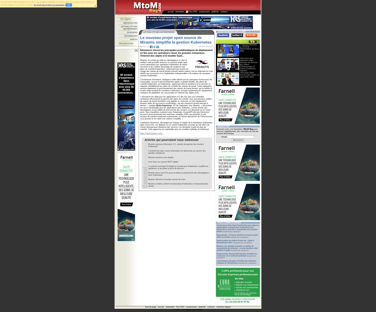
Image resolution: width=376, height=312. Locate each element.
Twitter (237, 35)
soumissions (204, 12)
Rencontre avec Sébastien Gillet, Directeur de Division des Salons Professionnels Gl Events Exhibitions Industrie (248, 64)
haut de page (150, 307)
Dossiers (132, 32)
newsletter (179, 12)
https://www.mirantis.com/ (151, 133)
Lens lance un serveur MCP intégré (163, 162)
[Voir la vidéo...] (228, 56)
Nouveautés (130, 23)
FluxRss (251, 35)
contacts (224, 12)
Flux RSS (192, 12)
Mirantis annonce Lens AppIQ (160, 157)
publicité (215, 12)
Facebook (223, 35)
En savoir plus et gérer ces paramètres (49, 5)
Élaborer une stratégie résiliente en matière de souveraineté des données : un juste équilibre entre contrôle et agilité (237, 248)
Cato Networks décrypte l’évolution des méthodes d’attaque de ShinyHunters (236, 262)
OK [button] (69, 5)
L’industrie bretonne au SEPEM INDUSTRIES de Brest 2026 (249, 48)
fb (151, 46)
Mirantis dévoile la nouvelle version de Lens (166, 179)
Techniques (130, 36)
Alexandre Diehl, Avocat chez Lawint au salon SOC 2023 (249, 75)
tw (154, 46)
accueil (171, 12)
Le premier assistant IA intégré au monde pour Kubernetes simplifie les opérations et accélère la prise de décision (178, 167)
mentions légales (223, 307)
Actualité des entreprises (129, 27)
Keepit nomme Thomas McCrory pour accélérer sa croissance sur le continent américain (237, 255)
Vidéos (133, 39)
